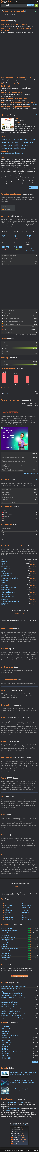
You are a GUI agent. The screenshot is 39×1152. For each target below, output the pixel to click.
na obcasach (24, 139)
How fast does (19, 705)
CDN (4, 206)
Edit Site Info (33, 188)
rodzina (23, 148)
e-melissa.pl (5, 580)
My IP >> (34, 1061)
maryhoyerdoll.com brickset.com (13, 1013)
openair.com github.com (10, 991)
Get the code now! (19, 1125)
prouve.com (5, 576)
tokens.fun (4, 944)
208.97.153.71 (5, 1031)
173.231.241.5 (5, 1033)
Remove (7, 1111)
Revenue (19, 649)
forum (33, 139)
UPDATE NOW (19, 613)
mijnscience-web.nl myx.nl (10, 989)
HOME (16, 1)
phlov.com (4, 585)
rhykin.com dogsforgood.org (11, 1016)
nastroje (16, 139)
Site (19, 796)
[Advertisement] (19, 55)
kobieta (8, 139)
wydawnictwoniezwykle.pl (9, 578)
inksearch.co (5, 590)
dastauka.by (5, 935)
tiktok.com (8, 910)
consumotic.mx (6, 955)
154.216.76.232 (6, 1045)
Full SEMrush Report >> (31, 473)
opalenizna (5, 148)
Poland (5, 394)
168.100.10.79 (6, 1038)
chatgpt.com (9, 915)
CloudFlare (7, 209)
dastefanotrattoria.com (9, 931)
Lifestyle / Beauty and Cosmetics (12, 153)
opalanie (27, 145)
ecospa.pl (4, 583)
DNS (19, 835)
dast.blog (4, 942)
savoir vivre (18, 142)
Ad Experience (19, 667)
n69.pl (3, 571)
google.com (8, 903)
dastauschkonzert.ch (8, 928)
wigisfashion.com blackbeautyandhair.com (16, 1018)
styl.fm (3, 564)
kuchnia (20, 145)
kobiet (26, 142)
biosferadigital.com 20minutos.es (13, 998)
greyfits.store (6, 958)
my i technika (14, 148)
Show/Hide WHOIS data (12, 1109)
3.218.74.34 (5, 1027)
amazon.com (26, 908)
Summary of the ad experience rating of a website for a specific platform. (18, 671)
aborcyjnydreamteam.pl (9, 592)
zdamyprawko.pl (6, 573)
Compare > (33, 562)
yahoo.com (26, 915)
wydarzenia (12, 145)
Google (19, 741)
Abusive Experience (19, 679)
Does (19, 717)
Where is (19, 690)
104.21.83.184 (32, 105)
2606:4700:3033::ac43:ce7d (10, 1036)
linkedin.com (26, 912)
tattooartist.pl (6, 594)
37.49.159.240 (5, 1049)
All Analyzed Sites (10, 1150)
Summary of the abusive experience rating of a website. (18, 683)
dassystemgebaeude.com (9, 949)
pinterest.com (9, 919)
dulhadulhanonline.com (8, 960)
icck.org (4, 946)
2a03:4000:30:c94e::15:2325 (11, 1051)
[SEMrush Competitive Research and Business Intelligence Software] (9, 412)
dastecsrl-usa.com (7, 933)
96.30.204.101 (6, 1042)
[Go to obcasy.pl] (25, 11)
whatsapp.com (27, 919)
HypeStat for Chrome (21, 976)
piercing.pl (4, 599)
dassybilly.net (5, 953)
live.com (24, 917)
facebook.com (9, 905)
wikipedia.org (9, 917)
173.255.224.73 (6, 1056)
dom (3, 139)
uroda (31, 142)
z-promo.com (5, 569)
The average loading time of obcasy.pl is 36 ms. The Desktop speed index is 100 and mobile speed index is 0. (18, 709)
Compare (31, 5)
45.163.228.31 (5, 1047)
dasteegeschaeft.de (8, 937)
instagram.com (27, 905)
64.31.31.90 (5, 1053)
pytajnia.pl (4, 604)
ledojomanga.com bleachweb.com (13, 986)
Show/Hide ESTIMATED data (14, 1103)
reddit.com (25, 910)
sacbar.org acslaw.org (9, 1004)
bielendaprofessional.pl (8, 587)
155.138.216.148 (6, 1040)
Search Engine (19, 628)
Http (19, 814)
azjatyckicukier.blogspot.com (10, 601)
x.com (7, 908)
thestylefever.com (7, 597)
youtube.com (26, 903)
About (27, 1150)
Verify (19, 778)
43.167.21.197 (5, 1029)
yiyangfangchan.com (8, 951)
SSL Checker (19, 758)
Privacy (22, 1150)
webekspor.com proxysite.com (12, 993)
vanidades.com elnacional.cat (11, 995)
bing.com (8, 912)
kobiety (4, 142)
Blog (17, 1150)
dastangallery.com (7, 940)
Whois (19, 855)
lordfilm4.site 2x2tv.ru (9, 1007)
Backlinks (8, 480)
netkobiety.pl (5, 566)
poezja (10, 142)
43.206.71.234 (6, 1058)
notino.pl (4, 562)
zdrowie (4, 145)
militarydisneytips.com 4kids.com (13, 1009)
